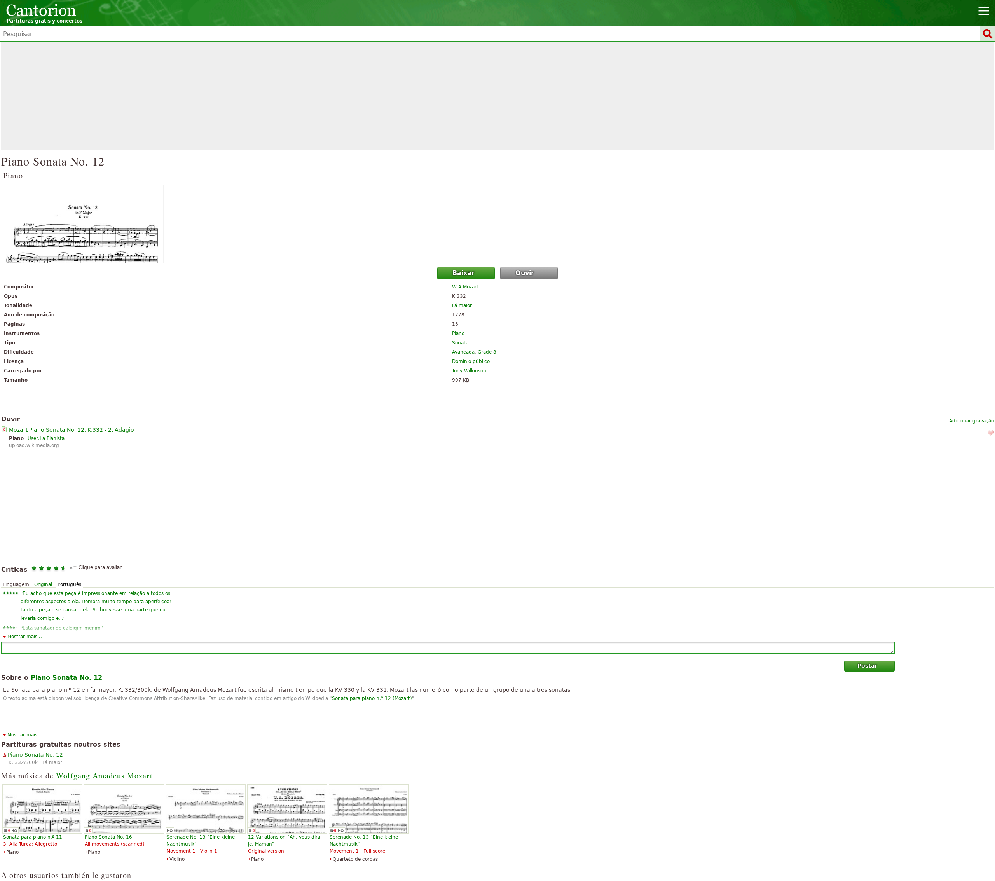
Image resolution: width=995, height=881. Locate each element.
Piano (458, 333)
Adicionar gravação (971, 421)
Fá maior (462, 305)
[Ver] (497, 224)
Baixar (463, 273)
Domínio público (471, 361)
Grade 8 (487, 352)
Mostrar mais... (24, 636)
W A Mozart (465, 287)
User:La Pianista (46, 438)
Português (69, 584)
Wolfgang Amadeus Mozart (104, 775)
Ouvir (524, 273)
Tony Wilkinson (469, 370)
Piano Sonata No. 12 (35, 755)
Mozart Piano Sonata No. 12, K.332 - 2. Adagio (71, 430)
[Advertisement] (497, 96)
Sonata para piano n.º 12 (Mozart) (372, 698)
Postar (867, 666)
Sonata (460, 342)
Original (43, 584)
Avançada (463, 352)
